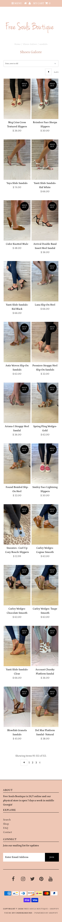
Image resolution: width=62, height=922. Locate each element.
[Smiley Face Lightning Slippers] (45, 463)
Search (7, 819)
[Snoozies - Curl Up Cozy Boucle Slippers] (17, 524)
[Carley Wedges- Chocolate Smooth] (17, 585)
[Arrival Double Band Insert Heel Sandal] (45, 220)
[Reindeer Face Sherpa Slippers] (45, 99)
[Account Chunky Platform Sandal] (45, 646)
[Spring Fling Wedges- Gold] (45, 403)
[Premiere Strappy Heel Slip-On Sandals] (45, 342)
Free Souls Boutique (36, 909)
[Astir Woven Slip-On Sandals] (17, 342)
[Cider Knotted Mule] (17, 220)
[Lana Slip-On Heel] (45, 281)
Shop (6, 823)
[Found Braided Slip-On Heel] (17, 463)
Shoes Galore (30, 44)
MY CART (41, 3)
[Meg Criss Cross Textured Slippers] (17, 99)
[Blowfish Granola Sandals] (17, 707)
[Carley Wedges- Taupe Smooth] (45, 585)
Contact (7, 832)
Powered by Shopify (46, 913)
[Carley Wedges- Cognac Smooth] (45, 524)
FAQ (5, 828)
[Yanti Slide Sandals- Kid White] (45, 159)
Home (17, 44)
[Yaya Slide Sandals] (17, 159)
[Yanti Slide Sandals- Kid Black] (17, 281)
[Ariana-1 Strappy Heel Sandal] (17, 403)
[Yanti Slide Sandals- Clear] (17, 646)
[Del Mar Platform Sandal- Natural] (45, 707)
